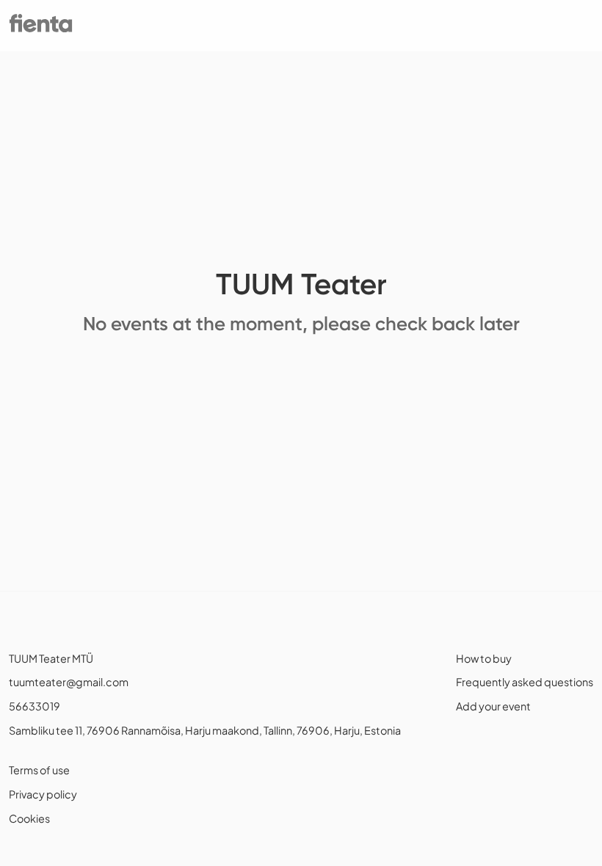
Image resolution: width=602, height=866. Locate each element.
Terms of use (39, 769)
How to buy (484, 658)
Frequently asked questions (524, 681)
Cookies (29, 818)
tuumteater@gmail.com (68, 681)
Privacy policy (43, 794)
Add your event (493, 706)
